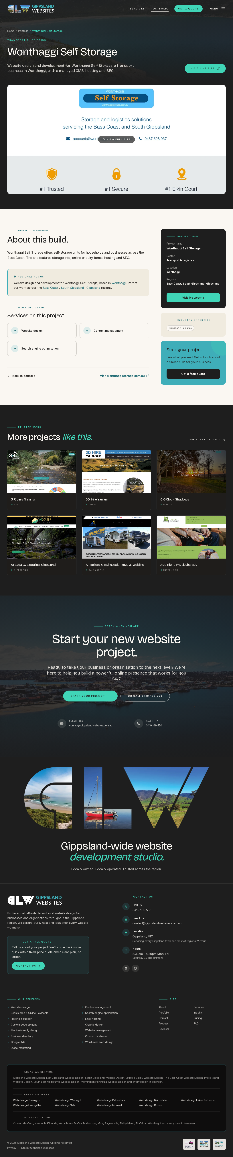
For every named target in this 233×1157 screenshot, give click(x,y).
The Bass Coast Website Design (183, 1077)
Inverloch (40, 1123)
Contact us (26, 965)
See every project (205, 439)
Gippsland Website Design (29, 1077)
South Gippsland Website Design (104, 1077)
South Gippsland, (194, 283)
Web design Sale (65, 1105)
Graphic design (94, 1024)
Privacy (11, 1147)
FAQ (196, 1023)
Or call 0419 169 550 (145, 696)
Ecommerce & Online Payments (29, 1012)
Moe (100, 1123)
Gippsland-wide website (116, 851)
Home (10, 30)
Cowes (17, 1123)
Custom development (24, 1024)
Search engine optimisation (101, 1012)
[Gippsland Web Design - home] (30, 8)
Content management (98, 1007)
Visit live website (193, 297)
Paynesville (111, 1123)
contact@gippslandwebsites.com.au (157, 923)
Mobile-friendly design (24, 1030)
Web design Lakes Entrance (198, 1100)
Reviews (164, 1028)
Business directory (22, 1036)
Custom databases (96, 1036)
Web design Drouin (150, 1105)
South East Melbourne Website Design (56, 1081)
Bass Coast (50, 287)
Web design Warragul (68, 1100)
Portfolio (160, 8)
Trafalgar (141, 1123)
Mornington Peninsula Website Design (104, 1081)
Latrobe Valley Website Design (144, 1077)
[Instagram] (135, 968)
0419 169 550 (142, 910)
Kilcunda (52, 1123)
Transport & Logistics (180, 328)
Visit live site (203, 68)
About (162, 1007)
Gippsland (93, 287)
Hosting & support (21, 1018)
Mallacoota (89, 1123)
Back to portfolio (23, 376)
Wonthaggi (119, 283)
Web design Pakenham (111, 1100)
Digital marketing (21, 1047)
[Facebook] (126, 968)
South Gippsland (72, 287)
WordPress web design (99, 1042)
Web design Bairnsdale (153, 1100)
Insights (198, 1012)
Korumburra (66, 1123)
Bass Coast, (174, 283)
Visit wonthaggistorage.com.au (122, 376)
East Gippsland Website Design (65, 1077)
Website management (98, 1030)
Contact (163, 1018)
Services (137, 8)
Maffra (78, 1123)
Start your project (88, 696)
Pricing (198, 1018)
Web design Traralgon (26, 1100)
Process (164, 1023)
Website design (20, 1007)
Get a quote (188, 8)
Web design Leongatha (27, 1105)
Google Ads (18, 1042)
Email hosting (93, 1018)
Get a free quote (193, 374)
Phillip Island (127, 1123)
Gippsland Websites (42, 1147)
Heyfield (28, 1123)
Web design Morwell (109, 1105)
